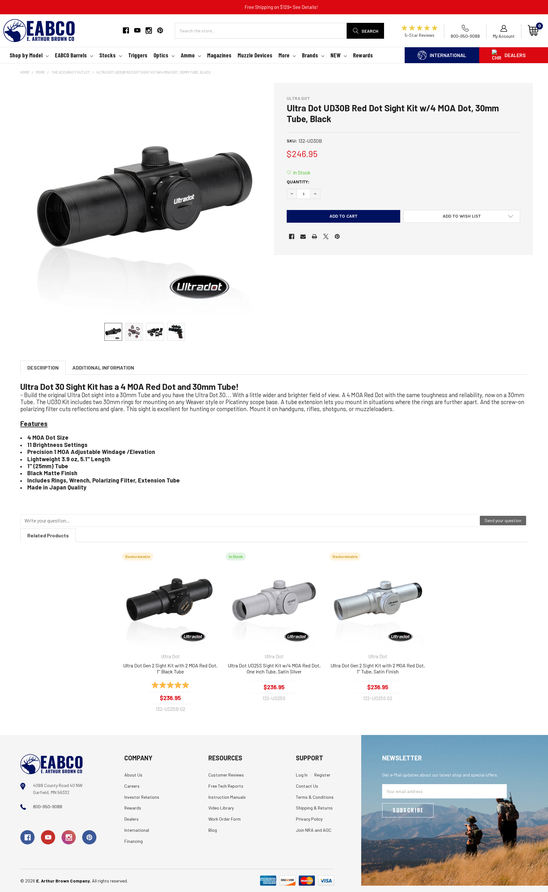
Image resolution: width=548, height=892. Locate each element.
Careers (132, 786)
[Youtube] (137, 30)
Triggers (137, 55)
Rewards (363, 55)
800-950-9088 (47, 806)
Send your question (503, 520)
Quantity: (298, 182)
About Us (133, 774)
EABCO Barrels (71, 55)
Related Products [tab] (48, 535)
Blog (212, 830)
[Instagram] (149, 30)
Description (43, 367)
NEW (335, 55)
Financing (133, 841)
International (448, 55)
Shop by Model (26, 55)
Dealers (515, 55)
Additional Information (103, 367)
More (284, 55)
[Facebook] (126, 30)
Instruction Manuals (227, 797)
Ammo (188, 55)
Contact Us (307, 786)
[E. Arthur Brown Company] (51, 763)
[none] (144, 199)
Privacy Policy (309, 819)
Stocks (107, 55)
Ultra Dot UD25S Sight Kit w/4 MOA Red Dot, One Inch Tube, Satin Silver (274, 668)
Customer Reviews (226, 774)
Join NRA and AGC (313, 830)
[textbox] (250, 520)
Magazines (219, 55)
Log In (302, 774)
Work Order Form (224, 819)
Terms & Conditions (315, 797)
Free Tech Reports (225, 786)
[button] (461, 216)
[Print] (314, 236)
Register (322, 774)
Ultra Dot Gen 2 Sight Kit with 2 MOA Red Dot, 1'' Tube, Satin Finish (377, 668)
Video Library (221, 807)
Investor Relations (141, 797)
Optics (160, 55)
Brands (310, 55)
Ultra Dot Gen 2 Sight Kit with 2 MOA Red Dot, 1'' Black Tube (170, 668)
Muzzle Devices (255, 55)
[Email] (303, 236)
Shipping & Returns (314, 807)
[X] (326, 236)
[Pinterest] (160, 30)
